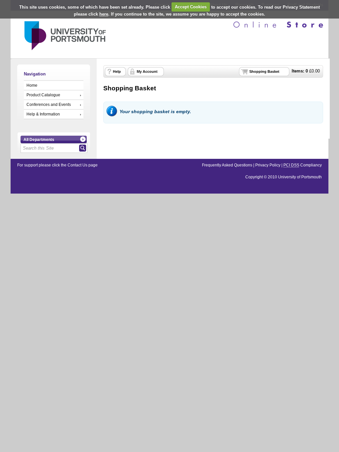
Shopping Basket (264, 71)
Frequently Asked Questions (227, 165)
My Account (147, 71)
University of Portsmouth (300, 177)
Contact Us (77, 165)
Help (117, 71)
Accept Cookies (191, 6)
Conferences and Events (48, 105)
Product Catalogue (43, 95)
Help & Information (43, 114)
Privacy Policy (267, 165)
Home (31, 85)
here (103, 14)
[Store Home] (58, 52)
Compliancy (302, 165)
